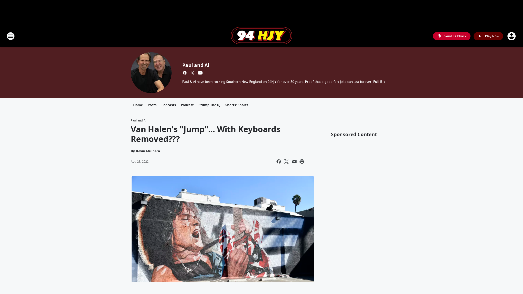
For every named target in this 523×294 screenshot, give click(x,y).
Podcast (187, 105)
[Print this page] (302, 161)
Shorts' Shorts (236, 105)
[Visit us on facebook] (184, 72)
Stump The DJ (209, 105)
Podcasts (168, 105)
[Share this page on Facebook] (279, 161)
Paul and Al (195, 65)
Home (138, 105)
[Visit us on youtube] (200, 72)
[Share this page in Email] (294, 161)
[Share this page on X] (286, 161)
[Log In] (511, 36)
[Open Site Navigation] (11, 36)
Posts (152, 105)
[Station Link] (261, 36)
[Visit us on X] (192, 72)
